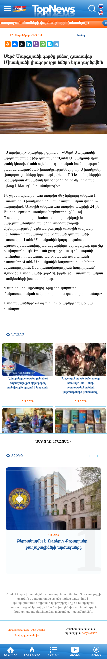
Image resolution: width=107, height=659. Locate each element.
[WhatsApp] (43, 44)
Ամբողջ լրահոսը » (53, 441)
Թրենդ (96, 655)
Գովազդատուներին (26, 635)
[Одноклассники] (8, 44)
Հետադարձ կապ (19, 629)
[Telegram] (56, 44)
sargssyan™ (89, 633)
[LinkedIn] (29, 44)
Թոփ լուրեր (32, 655)
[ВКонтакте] (15, 44)
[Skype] (50, 44)
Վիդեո (75, 655)
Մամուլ (80, 35)
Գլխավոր (10, 655)
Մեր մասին (38, 629)
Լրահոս (53, 655)
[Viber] (36, 44)
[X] (22, 44)
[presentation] (89, 456)
